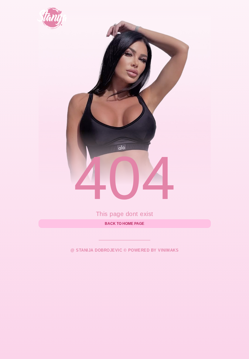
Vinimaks (168, 250)
